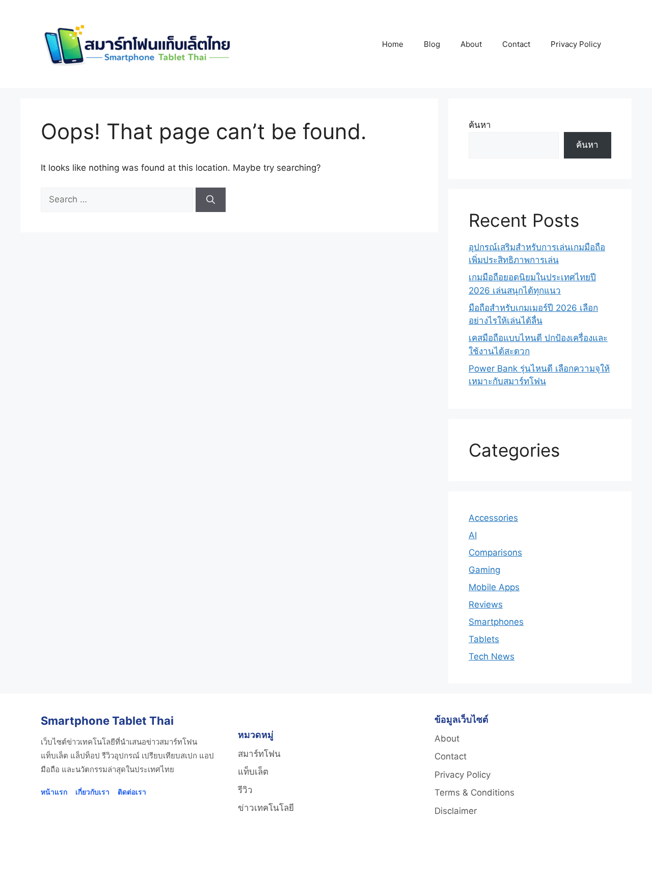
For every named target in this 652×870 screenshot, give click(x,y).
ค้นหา (480, 125)
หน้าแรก (54, 791)
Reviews (486, 604)
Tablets (484, 639)
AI (473, 535)
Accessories (493, 518)
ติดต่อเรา (132, 791)
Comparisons (495, 552)
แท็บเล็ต (253, 772)
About (471, 44)
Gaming (484, 570)
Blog (432, 44)
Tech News (491, 656)
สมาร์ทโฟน (259, 754)
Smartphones (496, 622)
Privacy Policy (576, 44)
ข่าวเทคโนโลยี (266, 808)
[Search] (211, 200)
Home (392, 44)
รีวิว (245, 790)
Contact (516, 44)
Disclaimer (455, 811)
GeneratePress (455, 853)
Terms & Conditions (474, 792)
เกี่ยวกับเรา (92, 791)
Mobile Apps (494, 587)
